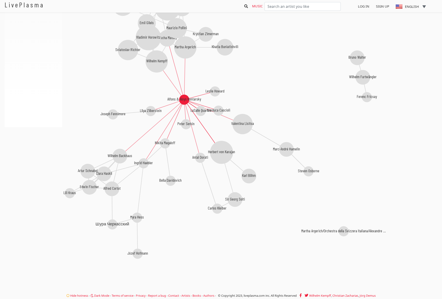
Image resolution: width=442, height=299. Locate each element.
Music (257, 6)
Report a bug (157, 295)
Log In (363, 6)
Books (196, 295)
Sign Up (382, 6)
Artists (185, 295)
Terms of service (123, 295)
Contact (173, 295)
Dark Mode (101, 295)
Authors (208, 295)
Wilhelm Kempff (320, 295)
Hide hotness (79, 295)
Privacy (141, 295)
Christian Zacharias (345, 295)
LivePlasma (24, 5)
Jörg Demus (368, 295)
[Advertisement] (33, 152)
